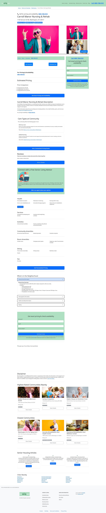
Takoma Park (20, 479)
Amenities (28, 58)
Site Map (46, 511)
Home (19, 8)
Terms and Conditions (54, 511)
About (23, 58)
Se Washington (20, 478)
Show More (20, 206)
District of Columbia (26, 8)
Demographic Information (24, 296)
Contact (41, 511)
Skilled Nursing (45, 504)
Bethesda (43, 480)
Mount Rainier (69, 478)
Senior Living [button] (64, 3)
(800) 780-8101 (34, 58)
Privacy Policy (40, 336)
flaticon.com (80, 494)
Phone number (21, 328)
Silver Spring (44, 479)
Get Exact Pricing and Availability (41, 95)
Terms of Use (34, 336)
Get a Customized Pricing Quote (41, 148)
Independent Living (46, 497)
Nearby (20, 304)
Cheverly (19, 482)
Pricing (19, 58)
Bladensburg (20, 480)
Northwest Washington (46, 476)
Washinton (19, 476)
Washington (33, 8)
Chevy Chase (68, 480)
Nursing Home (45, 501)
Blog (89, 3)
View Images (84, 51)
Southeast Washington (46, 478)
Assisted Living (72, 3)
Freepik (83, 492)
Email (19, 324)
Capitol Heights (45, 482)
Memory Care (79, 3)
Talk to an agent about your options (41, 190)
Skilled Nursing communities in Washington (33, 139)
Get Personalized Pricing (41, 268)
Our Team (61, 497)
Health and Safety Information (24, 300)
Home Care (85, 3)
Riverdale (68, 482)
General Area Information (23, 279)
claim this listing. (50, 378)
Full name (20, 319)
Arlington (68, 476)
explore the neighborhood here (25, 110)
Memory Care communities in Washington (32, 129)
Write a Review (41, 162)
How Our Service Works (64, 495)
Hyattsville (68, 479)
